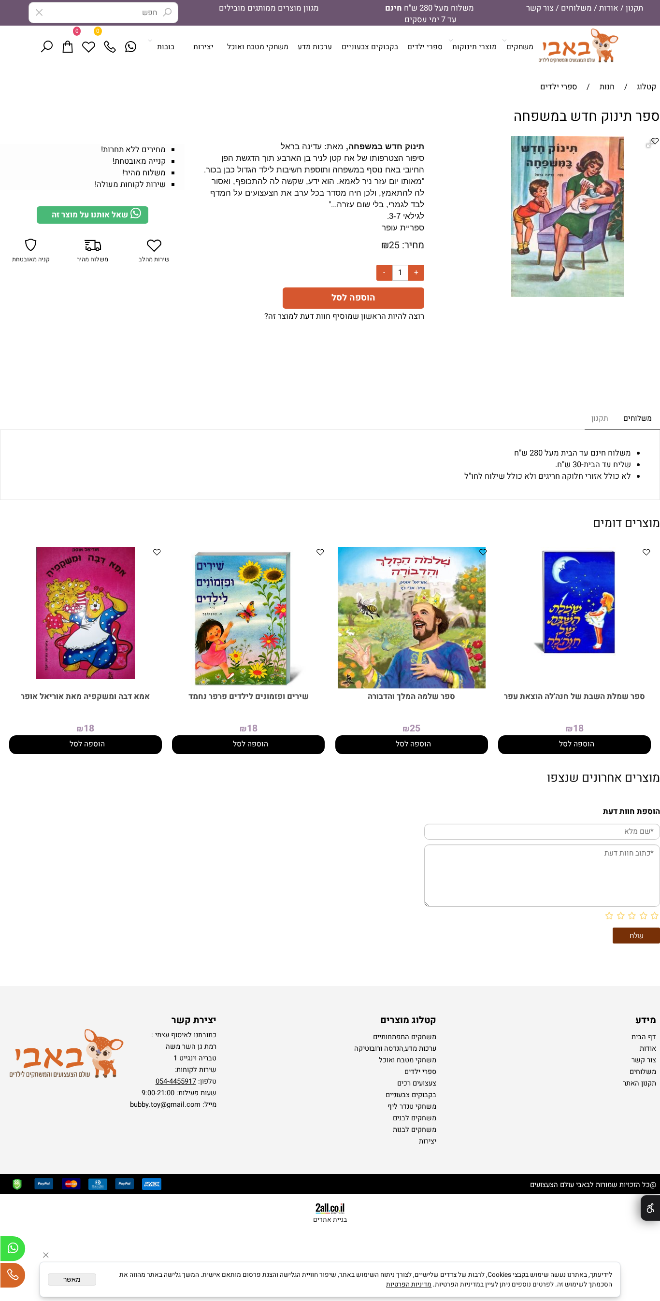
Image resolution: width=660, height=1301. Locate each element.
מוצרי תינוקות (474, 47)
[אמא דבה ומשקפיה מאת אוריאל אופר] (85, 676)
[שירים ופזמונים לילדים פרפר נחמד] (248, 686)
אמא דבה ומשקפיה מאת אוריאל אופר (85, 696)
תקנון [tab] (599, 418)
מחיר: (412, 245)
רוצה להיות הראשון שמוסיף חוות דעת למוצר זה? (344, 316)
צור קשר (540, 8)
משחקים (519, 47)
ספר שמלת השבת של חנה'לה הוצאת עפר (574, 696)
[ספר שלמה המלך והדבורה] (412, 686)
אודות (607, 8)
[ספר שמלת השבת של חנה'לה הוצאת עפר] (574, 653)
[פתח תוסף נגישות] (650, 1208)
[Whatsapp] (136, 47)
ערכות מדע (315, 47)
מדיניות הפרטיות (408, 1284)
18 (578, 728)
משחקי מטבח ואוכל (257, 47)
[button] (574, 744)
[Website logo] (578, 46)
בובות (165, 47)
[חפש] (52, 47)
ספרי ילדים (425, 47)
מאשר (72, 1279)
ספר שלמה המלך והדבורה (411, 696)
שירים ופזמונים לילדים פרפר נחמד (248, 696)
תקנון (633, 8)
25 (394, 245)
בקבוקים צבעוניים (370, 47)
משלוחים (575, 8)
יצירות (203, 47)
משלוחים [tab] (637, 418)
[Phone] (115, 47)
